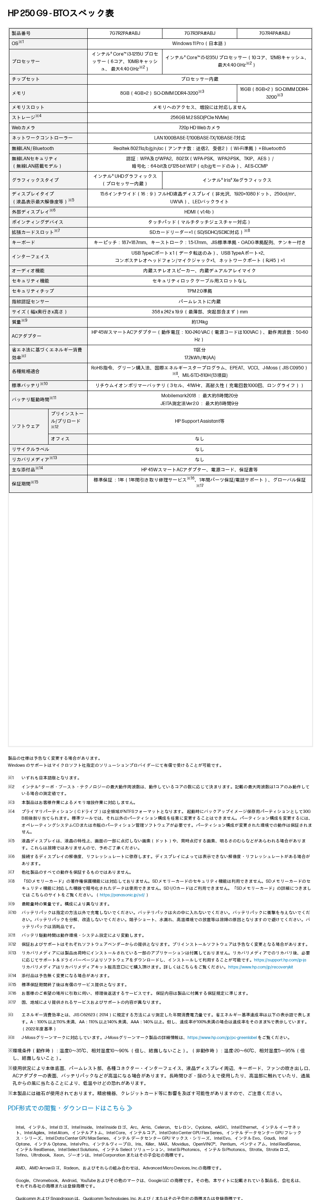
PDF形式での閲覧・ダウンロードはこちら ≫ (70, 1108)
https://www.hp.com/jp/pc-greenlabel (222, 1037)
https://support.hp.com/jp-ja (280, 960)
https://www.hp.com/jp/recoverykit (260, 967)
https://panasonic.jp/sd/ (122, 895)
